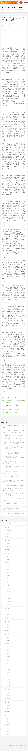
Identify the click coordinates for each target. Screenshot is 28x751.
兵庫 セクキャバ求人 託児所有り (11, 397)
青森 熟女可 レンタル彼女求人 (10, 412)
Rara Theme (22, 747)
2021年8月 (7, 702)
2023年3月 (7, 640)
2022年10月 (8, 656)
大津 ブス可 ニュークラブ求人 (10, 405)
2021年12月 (8, 689)
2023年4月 (7, 637)
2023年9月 (7, 621)
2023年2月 (7, 644)
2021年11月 (8, 692)
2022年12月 (8, 650)
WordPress (16, 748)
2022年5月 (7, 673)
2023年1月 (7, 647)
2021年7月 (7, 705)
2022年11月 (8, 653)
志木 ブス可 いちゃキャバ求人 (13, 439)
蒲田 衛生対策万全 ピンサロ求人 (11, 409)
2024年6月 (7, 592)
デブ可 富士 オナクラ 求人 (11, 477)
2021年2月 (7, 721)
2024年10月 (8, 579)
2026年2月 (7, 527)
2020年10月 (8, 734)
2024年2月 (7, 605)
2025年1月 (7, 569)
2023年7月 (7, 627)
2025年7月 (7, 550)
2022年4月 (7, 676)
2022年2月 (7, 682)
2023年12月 (8, 611)
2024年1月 (7, 608)
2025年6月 (7, 553)
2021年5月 (7, 712)
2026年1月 (7, 530)
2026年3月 (7, 524)
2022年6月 (7, 669)
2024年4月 (7, 598)
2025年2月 (7, 566)
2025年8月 (7, 546)
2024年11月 (8, 575)
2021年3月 (7, 718)
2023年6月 (7, 631)
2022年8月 (7, 663)
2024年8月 (7, 585)
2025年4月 (7, 559)
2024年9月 (7, 582)
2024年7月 (7, 588)
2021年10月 (8, 695)
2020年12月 (8, 728)
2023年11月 (8, 614)
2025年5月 (7, 556)
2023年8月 (7, 624)
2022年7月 (7, 666)
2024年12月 (8, 572)
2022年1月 (7, 686)
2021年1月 (7, 725)
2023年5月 (7, 634)
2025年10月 (8, 540)
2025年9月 (7, 543)
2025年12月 (8, 533)
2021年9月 (7, 699)
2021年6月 (7, 708)
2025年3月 (7, 563)
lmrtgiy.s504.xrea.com (9, 26)
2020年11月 (8, 731)
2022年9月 (7, 660)
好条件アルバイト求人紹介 (11, 7)
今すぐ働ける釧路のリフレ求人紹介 (14, 485)
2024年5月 (7, 595)
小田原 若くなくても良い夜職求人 (14, 435)
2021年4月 (7, 715)
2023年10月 (8, 618)
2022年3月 (7, 679)
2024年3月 (7, 601)
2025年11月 (8, 537)
